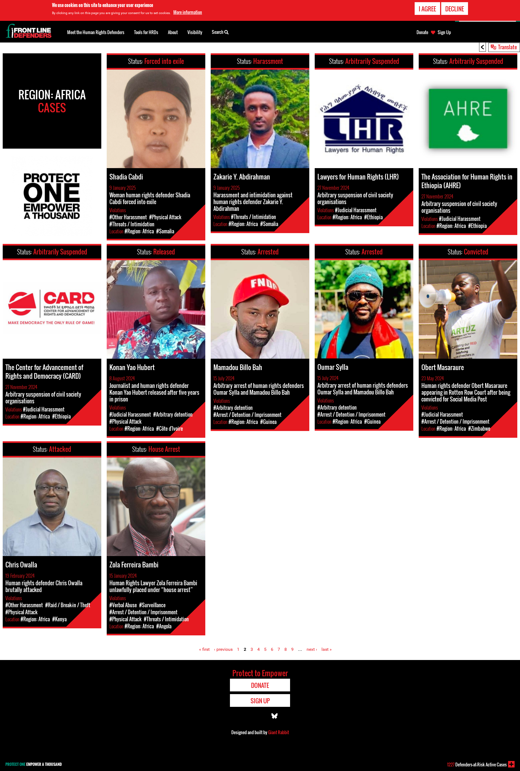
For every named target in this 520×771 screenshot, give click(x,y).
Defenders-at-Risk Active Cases (477, 764)
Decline (454, 8)
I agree (427, 8)
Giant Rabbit (278, 732)
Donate (422, 32)
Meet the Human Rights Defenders (95, 32)
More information (187, 12)
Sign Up (444, 32)
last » (326, 649)
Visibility (194, 32)
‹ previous (223, 649)
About (173, 32)
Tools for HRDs (146, 32)
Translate (507, 47)
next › (312, 649)
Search (218, 32)
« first (204, 649)
